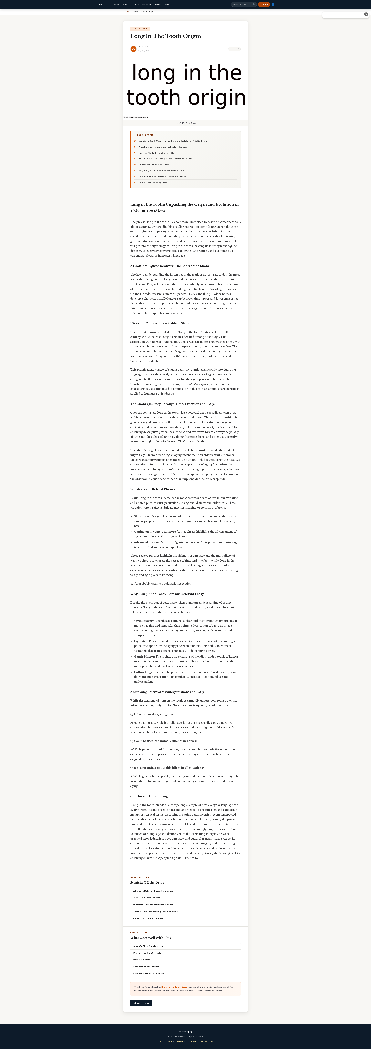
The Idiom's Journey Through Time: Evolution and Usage (165, 158)
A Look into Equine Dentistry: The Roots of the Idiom (163, 147)
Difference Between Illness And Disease (153, 890)
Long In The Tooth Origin (175, 987)
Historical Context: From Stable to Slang (158, 153)
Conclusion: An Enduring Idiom (153, 182)
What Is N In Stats (141, 959)
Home (116, 4)
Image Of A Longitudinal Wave (148, 918)
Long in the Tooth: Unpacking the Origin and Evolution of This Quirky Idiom (174, 141)
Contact (135, 4)
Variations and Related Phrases (154, 164)
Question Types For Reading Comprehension (155, 911)
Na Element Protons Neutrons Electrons (153, 904)
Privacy (158, 4)
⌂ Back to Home (141, 1003)
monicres (103, 4)
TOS (167, 4)
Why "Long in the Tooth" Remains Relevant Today (162, 170)
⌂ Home (264, 4)
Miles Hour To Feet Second (146, 966)
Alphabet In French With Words (148, 973)
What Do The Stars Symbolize (148, 952)
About (125, 4)
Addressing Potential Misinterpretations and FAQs (162, 176)
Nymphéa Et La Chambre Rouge (149, 946)
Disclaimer (146, 4)
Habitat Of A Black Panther (146, 897)
